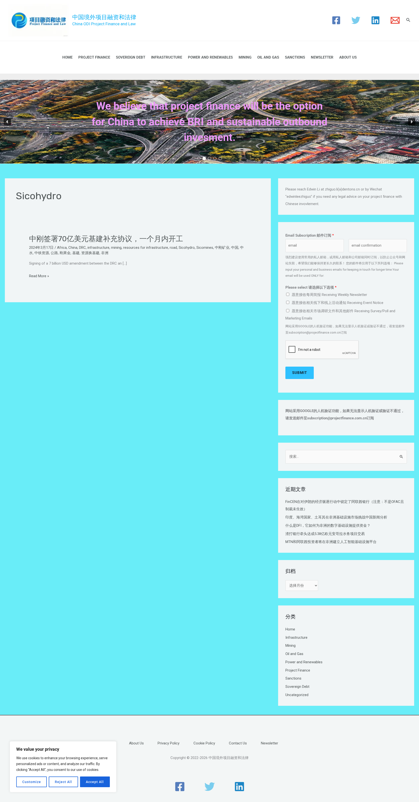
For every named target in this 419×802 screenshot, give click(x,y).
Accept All (95, 782)
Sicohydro (187, 247)
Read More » (39, 276)
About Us (348, 57)
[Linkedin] (375, 20)
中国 (234, 247)
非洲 (104, 253)
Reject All (63, 782)
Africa (62, 247)
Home (67, 57)
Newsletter (322, 57)
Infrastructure (166, 57)
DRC (82, 247)
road (173, 247)
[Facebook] (336, 20)
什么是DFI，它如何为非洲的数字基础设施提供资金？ (328, 525)
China (72, 247)
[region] (63, 766)
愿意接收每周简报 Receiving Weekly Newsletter (329, 295)
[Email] (395, 20)
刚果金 (65, 253)
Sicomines (204, 247)
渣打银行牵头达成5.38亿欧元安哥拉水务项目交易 (325, 534)
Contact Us (238, 743)
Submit (299, 373)
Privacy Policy (168, 743)
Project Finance (94, 57)
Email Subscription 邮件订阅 (309, 235)
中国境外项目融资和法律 (104, 17)
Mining (245, 57)
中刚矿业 (222, 247)
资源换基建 (90, 253)
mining (116, 247)
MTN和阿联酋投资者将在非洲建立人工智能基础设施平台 (331, 542)
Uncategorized (296, 695)
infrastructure (98, 247)
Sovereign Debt (130, 57)
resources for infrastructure (145, 247)
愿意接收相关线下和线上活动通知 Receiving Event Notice (337, 303)
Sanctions (295, 57)
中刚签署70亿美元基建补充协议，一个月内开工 (106, 238)
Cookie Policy (204, 743)
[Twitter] (356, 20)
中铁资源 (41, 253)
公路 (54, 253)
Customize (31, 782)
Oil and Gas (268, 57)
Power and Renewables (210, 57)
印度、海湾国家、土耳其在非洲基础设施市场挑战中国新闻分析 (336, 517)
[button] (7, 121)
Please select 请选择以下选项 (311, 287)
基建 (76, 253)
